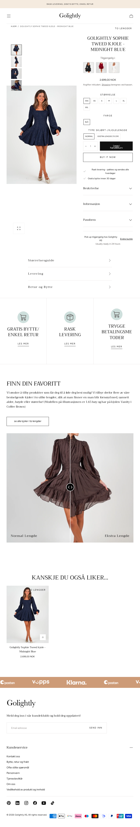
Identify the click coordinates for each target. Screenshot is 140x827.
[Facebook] (35, 803)
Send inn (95, 727)
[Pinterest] (9, 803)
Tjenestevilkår (15, 778)
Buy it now (108, 157)
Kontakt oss (13, 756)
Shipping (106, 84)
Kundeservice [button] (17, 747)
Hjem (14, 26)
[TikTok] (52, 803)
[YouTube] (44, 803)
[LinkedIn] (17, 803)
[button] (9, 16)
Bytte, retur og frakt (18, 761)
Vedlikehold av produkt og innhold (26, 789)
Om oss (11, 784)
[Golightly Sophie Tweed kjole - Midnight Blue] (28, 614)
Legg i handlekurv (116, 147)
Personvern (13, 773)
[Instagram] (26, 803)
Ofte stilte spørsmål (18, 767)
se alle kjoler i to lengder (27, 421)
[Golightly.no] (21, 703)
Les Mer (23, 343)
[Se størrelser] (43, 637)
